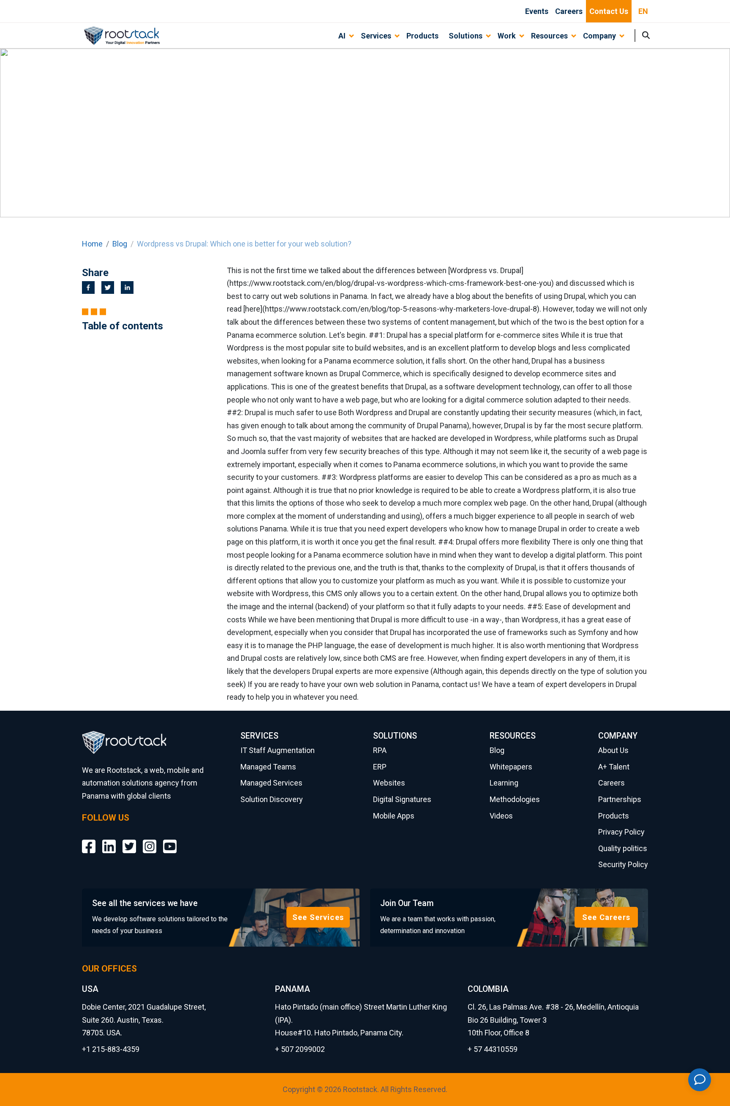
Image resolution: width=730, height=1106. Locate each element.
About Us (613, 750)
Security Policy (623, 864)
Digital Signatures (402, 799)
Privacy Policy (621, 831)
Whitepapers (511, 766)
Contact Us (608, 11)
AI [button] (342, 35)
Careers (569, 11)
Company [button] (599, 35)
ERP (380, 766)
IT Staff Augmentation (277, 750)
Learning (504, 782)
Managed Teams (268, 766)
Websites (389, 782)
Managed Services (271, 782)
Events (536, 11)
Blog (119, 243)
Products (422, 35)
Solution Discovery (271, 799)
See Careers (606, 917)
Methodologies (515, 799)
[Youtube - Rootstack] (170, 840)
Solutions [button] (465, 35)
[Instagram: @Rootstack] (149, 840)
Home (92, 243)
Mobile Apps (393, 815)
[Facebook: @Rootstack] (88, 840)
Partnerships (619, 799)
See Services (318, 917)
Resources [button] (549, 35)
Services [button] (376, 35)
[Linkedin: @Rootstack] (109, 840)
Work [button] (507, 35)
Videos (501, 815)
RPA (380, 750)
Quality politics (622, 848)
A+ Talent (613, 766)
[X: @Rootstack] (129, 840)
